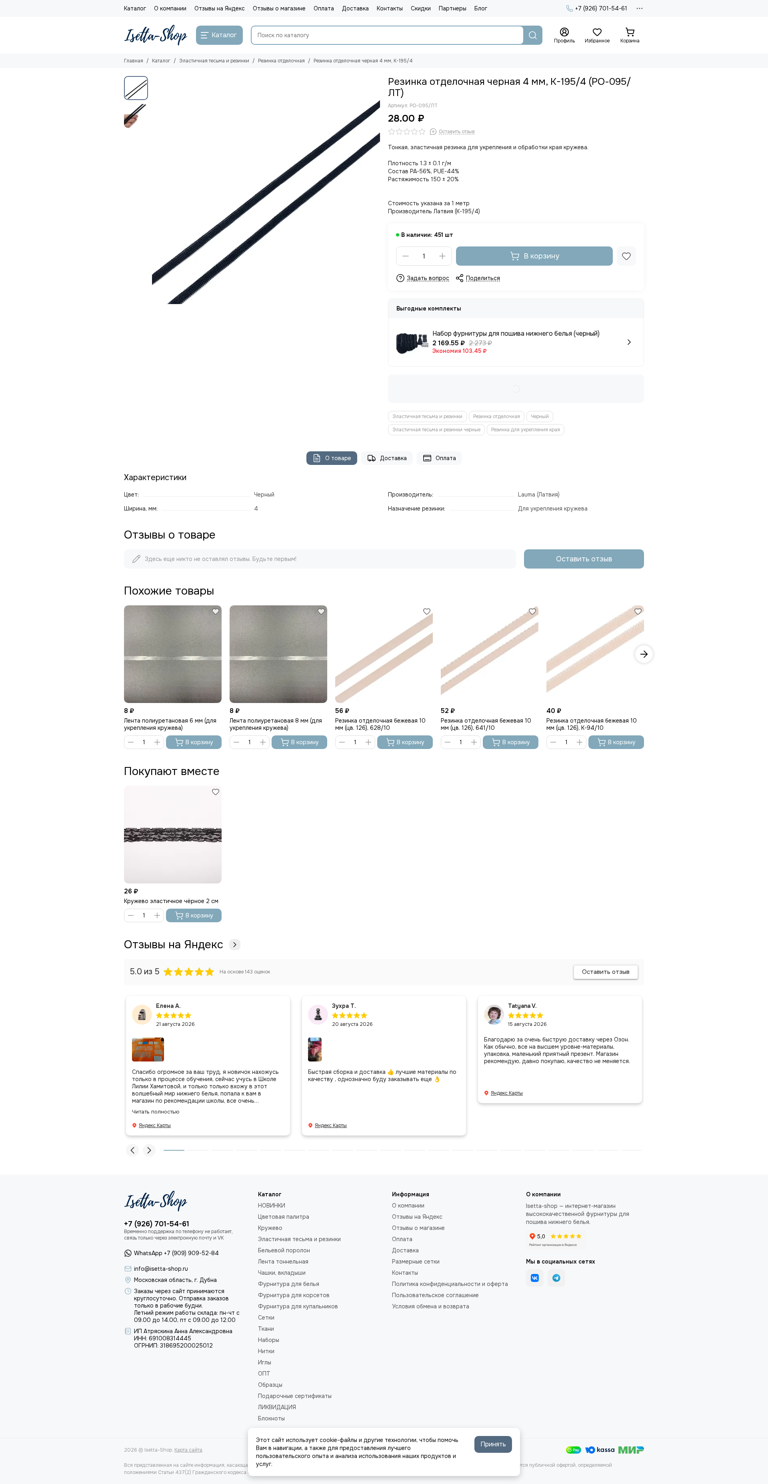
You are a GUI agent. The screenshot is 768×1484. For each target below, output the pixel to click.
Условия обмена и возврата (430, 1306)
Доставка (355, 8)
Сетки (266, 1317)
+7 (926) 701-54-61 (601, 8)
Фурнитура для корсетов (294, 1295)
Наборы (268, 1340)
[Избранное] (626, 256)
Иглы (264, 1362)
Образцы (270, 1384)
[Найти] (532, 35)
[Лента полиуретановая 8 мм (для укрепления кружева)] (278, 654)
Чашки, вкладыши (282, 1272)
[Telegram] (556, 1278)
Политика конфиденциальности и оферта (450, 1284)
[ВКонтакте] (535, 1278)
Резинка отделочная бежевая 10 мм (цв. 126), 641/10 (486, 724)
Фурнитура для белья (288, 1284)
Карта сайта (188, 1450)
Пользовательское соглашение (435, 1295)
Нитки (266, 1351)
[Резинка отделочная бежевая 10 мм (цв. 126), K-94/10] (595, 654)
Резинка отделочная (281, 61)
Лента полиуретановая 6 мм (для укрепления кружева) (170, 724)
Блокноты (271, 1418)
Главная (133, 61)
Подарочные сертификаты (295, 1396)
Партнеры (452, 8)
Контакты (390, 8)
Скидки (421, 8)
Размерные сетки (416, 1261)
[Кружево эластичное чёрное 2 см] (173, 834)
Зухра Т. (344, 1005)
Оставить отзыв (584, 559)
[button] (156, 190)
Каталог (135, 8)
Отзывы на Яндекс (219, 8)
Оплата (324, 8)
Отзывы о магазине (279, 8)
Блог (480, 8)
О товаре (338, 458)
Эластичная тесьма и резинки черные (436, 430)
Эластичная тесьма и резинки (214, 61)
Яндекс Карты (155, 1125)
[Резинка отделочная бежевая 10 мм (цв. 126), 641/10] (489, 654)
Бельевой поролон (284, 1250)
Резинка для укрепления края (525, 430)
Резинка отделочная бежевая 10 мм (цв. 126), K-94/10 (591, 724)
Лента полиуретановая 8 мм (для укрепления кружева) (276, 724)
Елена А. (168, 1005)
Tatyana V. (522, 1005)
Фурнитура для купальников (298, 1306)
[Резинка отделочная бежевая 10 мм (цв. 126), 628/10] (384, 654)
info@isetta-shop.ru (161, 1268)
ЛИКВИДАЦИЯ (277, 1407)
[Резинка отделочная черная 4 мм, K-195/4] (266, 190)
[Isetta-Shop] (156, 35)
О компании (170, 8)
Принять (493, 1444)
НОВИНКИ (271, 1205)
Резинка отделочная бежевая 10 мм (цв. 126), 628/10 (380, 724)
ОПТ (264, 1373)
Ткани (266, 1328)
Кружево (270, 1228)
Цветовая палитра (283, 1216)
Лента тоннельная (283, 1261)
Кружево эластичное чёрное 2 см (171, 901)
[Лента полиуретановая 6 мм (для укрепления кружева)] (173, 654)
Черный (540, 416)
